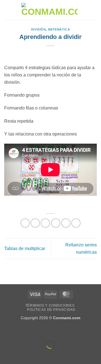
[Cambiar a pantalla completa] (22, 330)
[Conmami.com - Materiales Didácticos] (49, 10)
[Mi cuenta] (84, 10)
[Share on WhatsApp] (25, 223)
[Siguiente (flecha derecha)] (22, 354)
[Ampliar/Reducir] (5, 330)
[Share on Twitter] (45, 223)
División (38, 29)
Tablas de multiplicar (24, 248)
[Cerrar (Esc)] (54, 330)
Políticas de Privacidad (51, 310)
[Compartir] (38, 330)
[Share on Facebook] (35, 223)
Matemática (59, 29)
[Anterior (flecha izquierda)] (5, 354)
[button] (7, 10)
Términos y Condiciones (49, 305)
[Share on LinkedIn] (76, 223)
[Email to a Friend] (55, 223)
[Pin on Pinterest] (65, 223)
